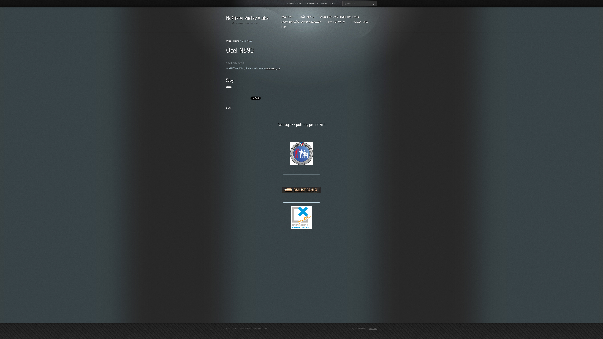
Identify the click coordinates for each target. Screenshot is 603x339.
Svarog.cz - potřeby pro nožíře (301, 124)
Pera (283, 26)
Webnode (373, 329)
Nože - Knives (307, 16)
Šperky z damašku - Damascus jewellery (301, 21)
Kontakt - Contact (337, 21)
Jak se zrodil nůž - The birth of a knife (340, 16)
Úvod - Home (287, 16)
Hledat (374, 3)
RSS (325, 4)
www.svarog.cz (272, 68)
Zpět (228, 108)
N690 (228, 86)
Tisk (333, 4)
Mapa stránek (313, 4)
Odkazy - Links (360, 21)
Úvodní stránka (295, 4)
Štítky (230, 80)
